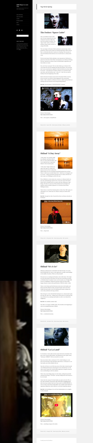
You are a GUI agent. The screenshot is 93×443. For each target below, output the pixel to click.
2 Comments (66, 321)
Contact (18, 24)
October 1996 (50, 321)
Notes (18, 22)
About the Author (20, 16)
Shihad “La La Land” (50, 349)
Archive (18, 18)
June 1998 (49, 125)
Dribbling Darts (67, 381)
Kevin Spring (55, 125)
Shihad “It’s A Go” (48, 266)
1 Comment (66, 238)
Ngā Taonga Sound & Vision (46, 114)
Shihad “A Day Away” (50, 153)
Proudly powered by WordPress (46, 440)
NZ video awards (20, 20)
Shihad (61, 238)
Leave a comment (66, 125)
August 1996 (49, 431)
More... (20, 49)
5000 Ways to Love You (22, 5)
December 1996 (50, 238)
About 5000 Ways (20, 14)
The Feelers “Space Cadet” (52, 32)
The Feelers (60, 125)
